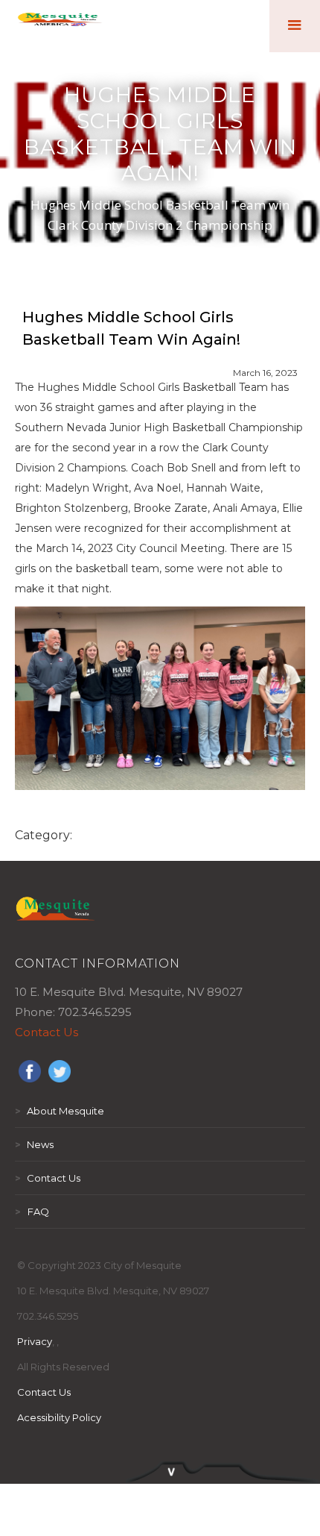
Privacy (34, 1341)
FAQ (32, 1211)
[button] (294, 26)
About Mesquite (59, 1111)
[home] (60, 26)
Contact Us (46, 1032)
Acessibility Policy (59, 1417)
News (34, 1144)
